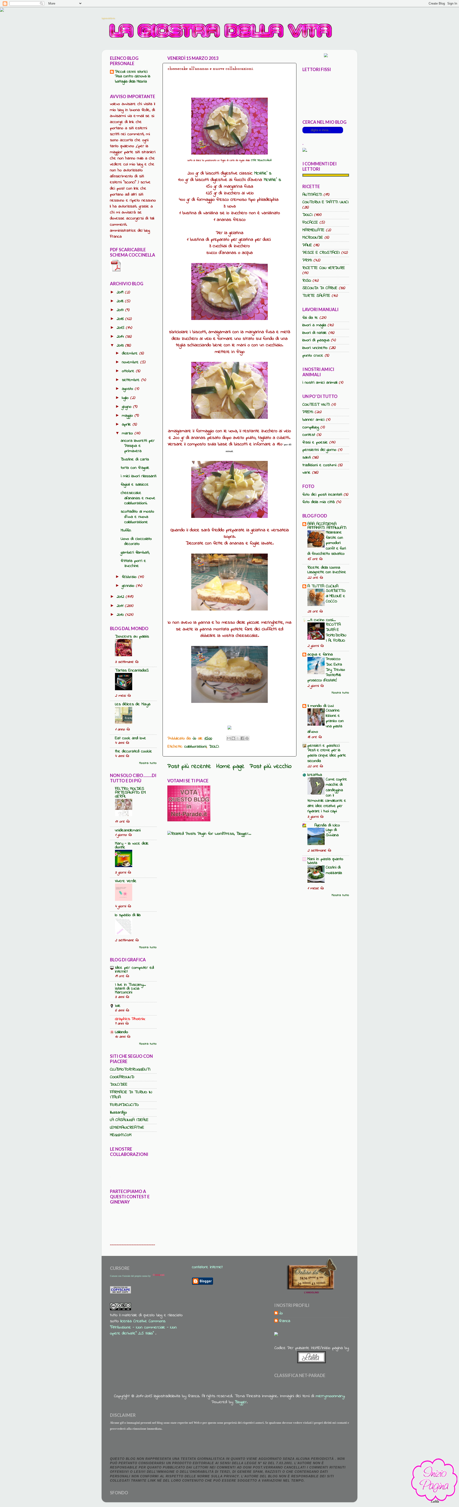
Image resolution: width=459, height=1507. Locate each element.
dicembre (130, 353)
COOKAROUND (122, 1077)
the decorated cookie (133, 751)
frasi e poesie (315, 442)
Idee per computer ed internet (134, 970)
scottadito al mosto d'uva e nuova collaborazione (137, 517)
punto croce (312, 356)
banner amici (313, 420)
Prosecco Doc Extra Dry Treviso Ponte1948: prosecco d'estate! (326, 669)
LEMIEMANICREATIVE (127, 1128)
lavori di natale (314, 333)
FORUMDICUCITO (124, 1105)
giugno (127, 407)
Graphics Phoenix (130, 1019)
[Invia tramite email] (228, 738)
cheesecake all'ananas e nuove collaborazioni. (138, 498)
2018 (121, 301)
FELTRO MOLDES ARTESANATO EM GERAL (130, 793)
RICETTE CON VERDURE (323, 268)
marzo (128, 433)
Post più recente (189, 766)
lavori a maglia (314, 325)
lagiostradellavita (108, 18)
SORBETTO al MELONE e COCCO (335, 596)
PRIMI (307, 260)
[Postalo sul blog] (233, 738)
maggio (128, 416)
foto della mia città (318, 502)
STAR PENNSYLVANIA (261, 160)
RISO (306, 281)
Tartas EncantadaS (132, 670)
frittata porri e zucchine (133, 563)
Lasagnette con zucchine (326, 572)
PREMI (307, 412)
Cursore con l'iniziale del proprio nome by (130, 1276)
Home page (230, 766)
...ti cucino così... (321, 620)
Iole (117, 1006)
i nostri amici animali (319, 383)
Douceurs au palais (132, 636)
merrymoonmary (330, 1396)
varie (306, 473)
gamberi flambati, (135, 552)
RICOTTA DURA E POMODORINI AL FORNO (336, 633)
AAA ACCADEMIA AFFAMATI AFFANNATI (326, 526)
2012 (121, 597)
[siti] (188, 820)
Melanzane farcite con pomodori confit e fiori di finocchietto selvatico (326, 543)
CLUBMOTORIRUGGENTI (130, 1069)
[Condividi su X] (237, 738)
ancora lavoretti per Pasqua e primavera (138, 446)
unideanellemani (128, 830)
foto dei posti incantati (322, 495)
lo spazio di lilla (128, 915)
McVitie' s (263, 173)
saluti (306, 457)
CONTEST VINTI (316, 405)
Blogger (241, 1402)
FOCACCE (310, 222)
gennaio (129, 586)
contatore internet (207, 1267)
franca (284, 1321)
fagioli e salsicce (135, 485)
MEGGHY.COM (120, 1135)
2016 (121, 319)
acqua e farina (320, 654)
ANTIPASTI (312, 195)
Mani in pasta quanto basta (325, 861)
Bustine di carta (135, 459)
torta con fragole (135, 468)
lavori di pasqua (315, 340)
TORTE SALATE (316, 296)
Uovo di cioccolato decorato (136, 541)
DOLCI (214, 747)
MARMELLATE (313, 230)
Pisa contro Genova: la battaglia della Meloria (132, 78)
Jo (281, 1313)
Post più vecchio (271, 766)
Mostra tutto (148, 763)
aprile (127, 424)
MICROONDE (312, 238)
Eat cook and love (130, 738)
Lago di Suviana (332, 832)
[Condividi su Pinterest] (247, 738)
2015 (121, 328)
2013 (121, 345)
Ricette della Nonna (323, 568)
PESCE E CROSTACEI (321, 253)
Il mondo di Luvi (320, 706)
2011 (121, 606)
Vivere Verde (126, 881)
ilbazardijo (118, 1112)
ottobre (129, 371)
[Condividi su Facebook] (242, 738)
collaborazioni (195, 747)
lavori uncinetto (315, 348)
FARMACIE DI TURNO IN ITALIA (131, 1095)
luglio (126, 398)
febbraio (130, 577)
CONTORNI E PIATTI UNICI (325, 202)
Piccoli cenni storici (131, 72)
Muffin (126, 530)
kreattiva (314, 775)
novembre (131, 362)
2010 (121, 615)
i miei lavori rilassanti (138, 476)
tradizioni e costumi (319, 465)
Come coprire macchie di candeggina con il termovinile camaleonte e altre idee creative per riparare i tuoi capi (327, 795)
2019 (121, 292)
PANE (307, 245)
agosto (128, 389)
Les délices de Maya (132, 704)
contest (308, 435)
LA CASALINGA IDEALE (129, 1120)
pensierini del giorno (319, 450)
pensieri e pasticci (323, 746)
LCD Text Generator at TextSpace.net (156, 1176)
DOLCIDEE (118, 1084)
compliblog (310, 427)
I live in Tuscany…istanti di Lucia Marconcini (130, 989)
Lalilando (121, 1032)
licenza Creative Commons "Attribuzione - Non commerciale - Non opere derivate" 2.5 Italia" (143, 1327)
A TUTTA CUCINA (322, 586)
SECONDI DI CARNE (319, 288)
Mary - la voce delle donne (132, 845)
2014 (121, 337)
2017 (121, 310)
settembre (131, 380)
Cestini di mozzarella (334, 870)
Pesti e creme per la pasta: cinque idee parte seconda (326, 755)
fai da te (310, 318)
